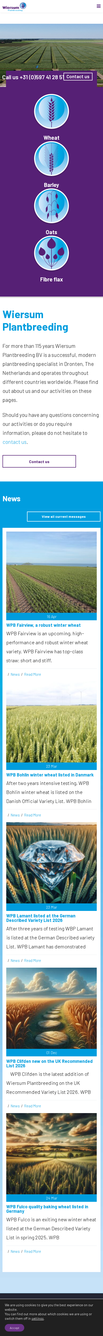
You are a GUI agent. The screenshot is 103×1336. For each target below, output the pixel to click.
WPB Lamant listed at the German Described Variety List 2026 (41, 918)
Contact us (39, 461)
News (15, 674)
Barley (51, 184)
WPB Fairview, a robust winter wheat (43, 625)
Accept (14, 1328)
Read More (32, 674)
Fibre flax (51, 279)
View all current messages (64, 516)
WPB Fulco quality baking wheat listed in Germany (47, 1209)
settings (38, 1318)
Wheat (52, 137)
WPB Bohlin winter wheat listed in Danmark (50, 774)
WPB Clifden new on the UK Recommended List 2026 (49, 1063)
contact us (14, 442)
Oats (51, 232)
